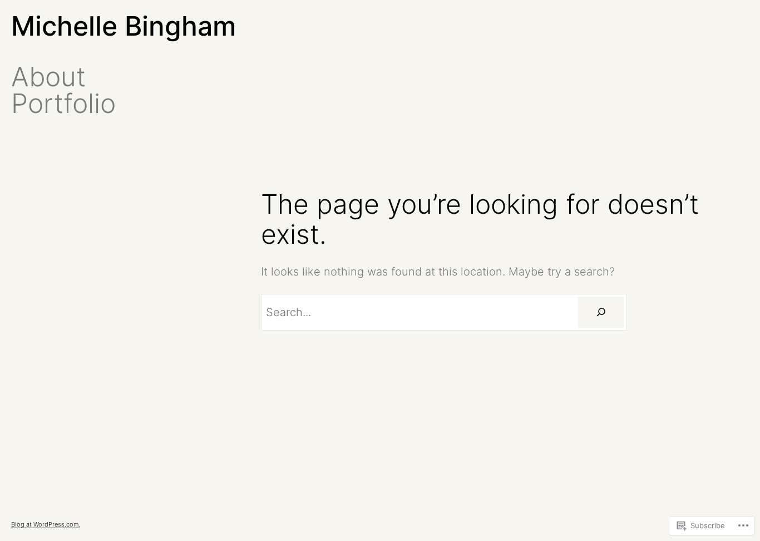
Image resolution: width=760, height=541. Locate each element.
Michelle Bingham (123, 25)
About (48, 76)
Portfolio (63, 103)
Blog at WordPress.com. (45, 524)
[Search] (601, 312)
